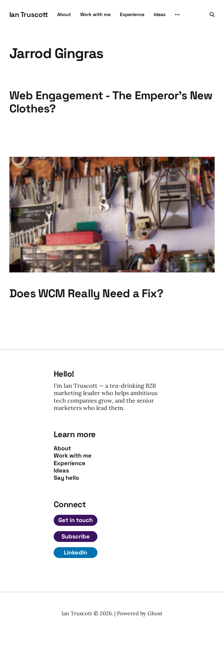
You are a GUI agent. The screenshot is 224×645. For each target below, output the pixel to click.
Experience (132, 14)
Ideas (159, 14)
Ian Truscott (28, 14)
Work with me (95, 14)
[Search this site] (212, 14)
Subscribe (76, 536)
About (64, 14)
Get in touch (75, 520)
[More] (177, 14)
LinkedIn (75, 552)
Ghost (155, 613)
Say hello (66, 477)
